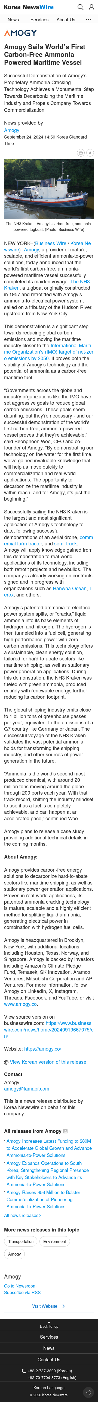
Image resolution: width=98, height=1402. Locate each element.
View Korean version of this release (47, 1061)
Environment (54, 1241)
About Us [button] (66, 19)
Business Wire (50, 242)
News (49, 1347)
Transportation (20, 1241)
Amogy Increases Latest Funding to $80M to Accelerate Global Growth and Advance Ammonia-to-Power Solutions (49, 1147)
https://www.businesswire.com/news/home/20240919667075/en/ (49, 1029)
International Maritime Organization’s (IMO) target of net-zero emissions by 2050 (48, 351)
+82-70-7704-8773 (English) (52, 1377)
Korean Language (49, 1387)
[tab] (49, 1336)
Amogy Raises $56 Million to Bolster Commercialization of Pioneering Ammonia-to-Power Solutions (43, 1199)
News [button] (13, 19)
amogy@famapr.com (26, 1088)
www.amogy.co (20, 1003)
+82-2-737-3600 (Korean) (50, 1370)
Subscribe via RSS (22, 1292)
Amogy (11, 129)
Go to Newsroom (20, 1286)
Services (49, 1336)
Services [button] (39, 19)
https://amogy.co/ (42, 1048)
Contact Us (49, 1359)
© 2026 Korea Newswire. (49, 1394)
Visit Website (48, 1306)
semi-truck (65, 543)
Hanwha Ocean (70, 588)
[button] (80, 7)
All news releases (22, 1215)
